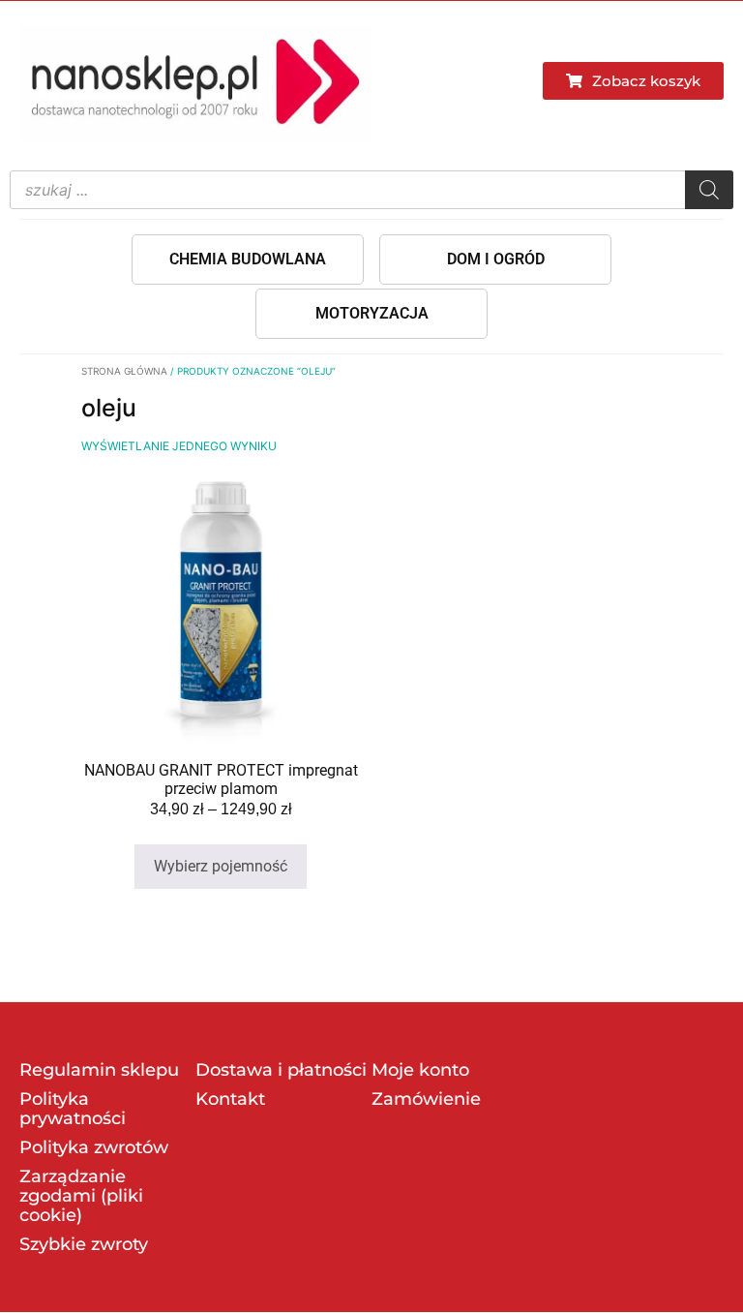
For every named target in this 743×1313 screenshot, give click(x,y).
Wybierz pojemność (220, 866)
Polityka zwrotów (93, 1147)
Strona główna (124, 371)
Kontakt (230, 1099)
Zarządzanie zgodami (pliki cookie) (81, 1196)
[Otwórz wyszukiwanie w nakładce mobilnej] (371, 189)
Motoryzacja (372, 313)
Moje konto (420, 1070)
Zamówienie (426, 1099)
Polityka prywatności (72, 1108)
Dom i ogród (496, 259)
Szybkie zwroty (83, 1244)
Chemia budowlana (247, 259)
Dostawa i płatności (281, 1070)
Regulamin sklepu (99, 1070)
